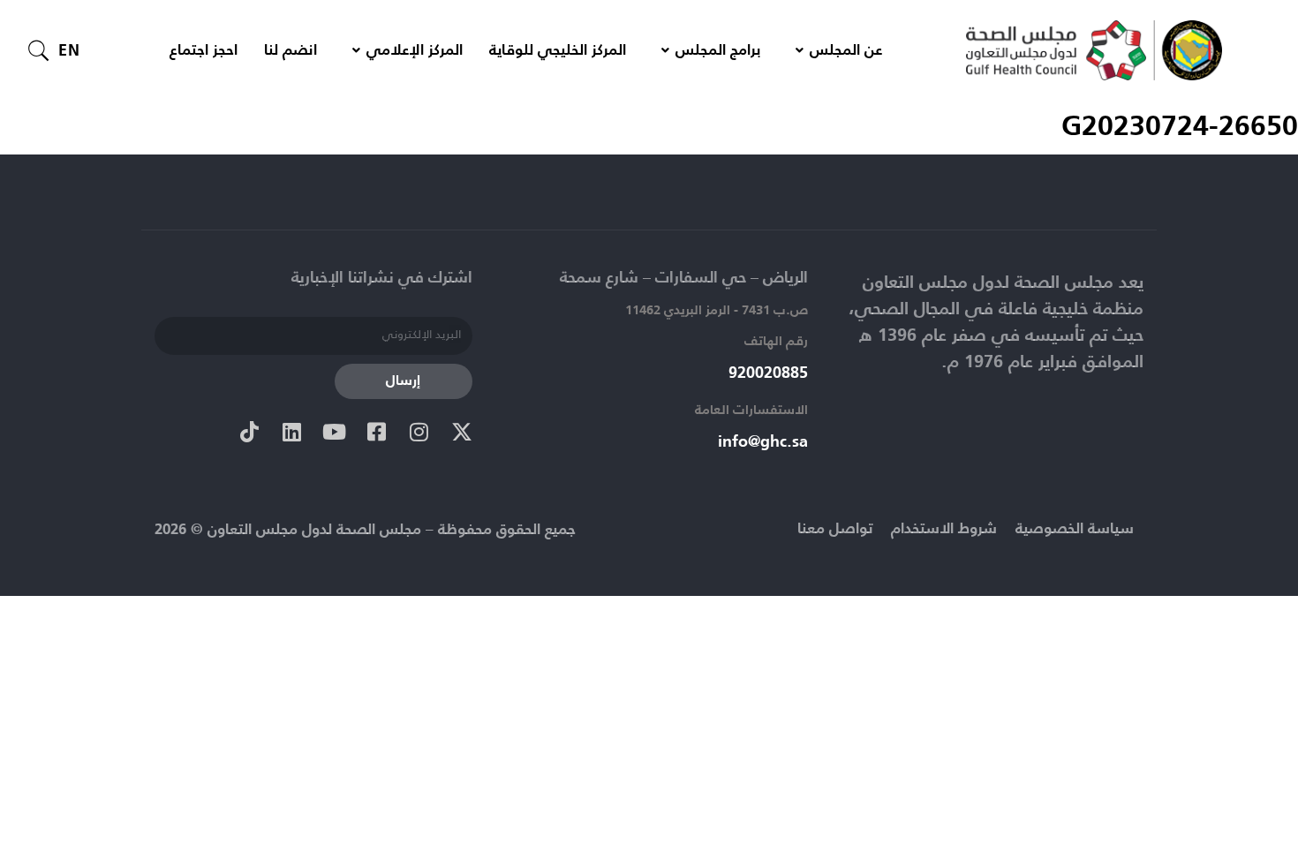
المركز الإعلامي (414, 50)
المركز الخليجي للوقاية (557, 50)
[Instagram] (419, 431)
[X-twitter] (461, 431)
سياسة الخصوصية (1074, 529)
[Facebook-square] (377, 431)
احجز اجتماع (204, 50)
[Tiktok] (249, 431)
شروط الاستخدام (944, 529)
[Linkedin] (292, 431)
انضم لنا (290, 50)
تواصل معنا (834, 529)
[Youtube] (334, 431)
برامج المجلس (717, 50)
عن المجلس (846, 50)
